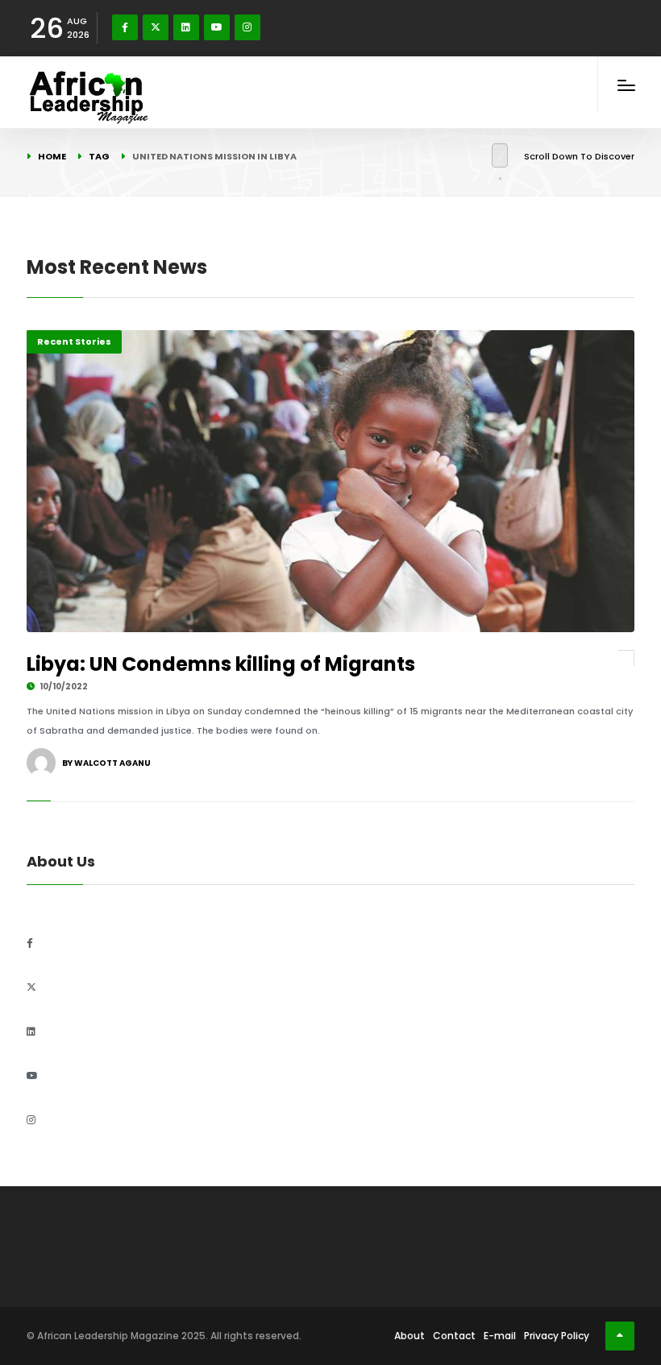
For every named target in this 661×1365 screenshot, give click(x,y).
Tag (99, 156)
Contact (454, 1335)
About (409, 1335)
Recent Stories (74, 341)
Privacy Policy (556, 1335)
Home (52, 156)
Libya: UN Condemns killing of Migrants (221, 664)
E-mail (500, 1335)
